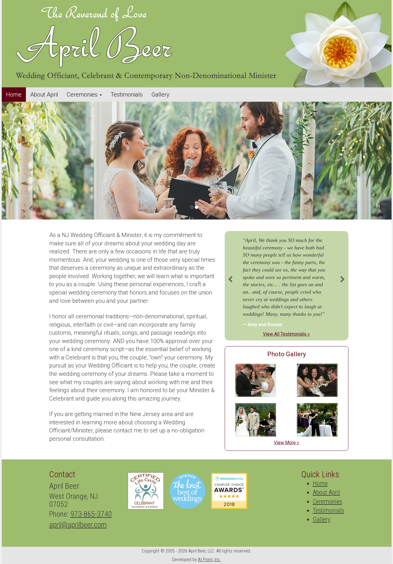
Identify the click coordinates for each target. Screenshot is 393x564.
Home (14, 94)
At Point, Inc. (209, 559)
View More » (286, 442)
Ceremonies (327, 501)
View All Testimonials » (286, 334)
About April (44, 94)
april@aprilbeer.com (78, 524)
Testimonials (126, 94)
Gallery (160, 94)
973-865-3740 (91, 514)
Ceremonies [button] (83, 94)
